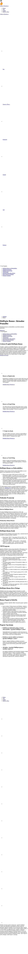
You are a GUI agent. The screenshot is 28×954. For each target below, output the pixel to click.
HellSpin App (8, 487)
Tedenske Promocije (7, 269)
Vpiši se (1, 6)
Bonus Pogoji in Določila (8, 274)
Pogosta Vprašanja (7, 275)
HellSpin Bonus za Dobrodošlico (10, 268)
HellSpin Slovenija (4, 355)
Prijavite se (6, 6)
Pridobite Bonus (6, 384)
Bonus (4, 8)
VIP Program (5, 272)
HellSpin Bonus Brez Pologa (9, 273)
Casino (4, 10)
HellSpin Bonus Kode (7, 270)
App (4, 9)
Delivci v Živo (6, 11)
